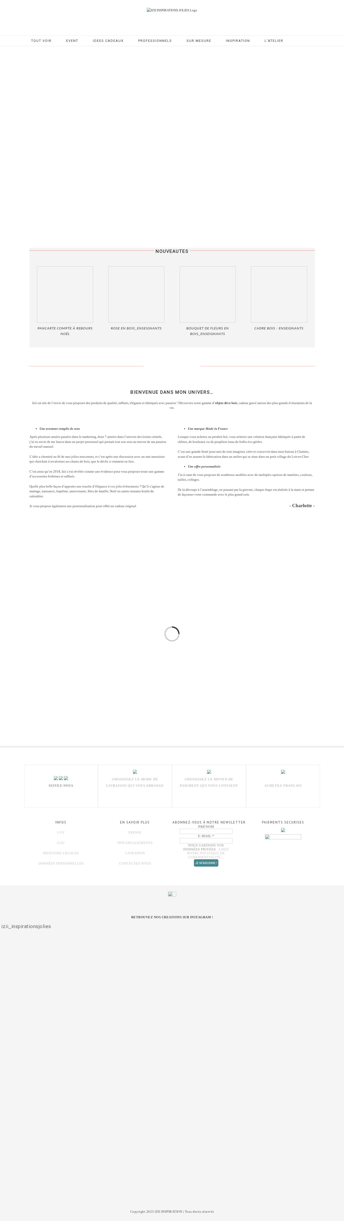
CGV (61, 832)
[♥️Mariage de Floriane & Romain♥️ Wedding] (318, 993)
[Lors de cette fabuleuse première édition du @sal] (25, 1006)
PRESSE (135, 832)
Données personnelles (61, 863)
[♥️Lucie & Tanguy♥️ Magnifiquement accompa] (220, 1003)
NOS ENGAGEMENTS (135, 843)
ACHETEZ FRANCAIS (283, 785)
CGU (61, 843)
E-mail (206, 836)
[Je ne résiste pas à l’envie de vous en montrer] (74, 1019)
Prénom (206, 827)
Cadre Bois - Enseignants (278, 328)
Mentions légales (61, 853)
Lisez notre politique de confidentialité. (208, 853)
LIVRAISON (135, 853)
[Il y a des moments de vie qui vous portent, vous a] (123, 1066)
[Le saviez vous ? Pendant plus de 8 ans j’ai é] (172, 1044)
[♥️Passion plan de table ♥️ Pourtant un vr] (269, 1000)
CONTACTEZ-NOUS (135, 863)
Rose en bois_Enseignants (136, 328)
